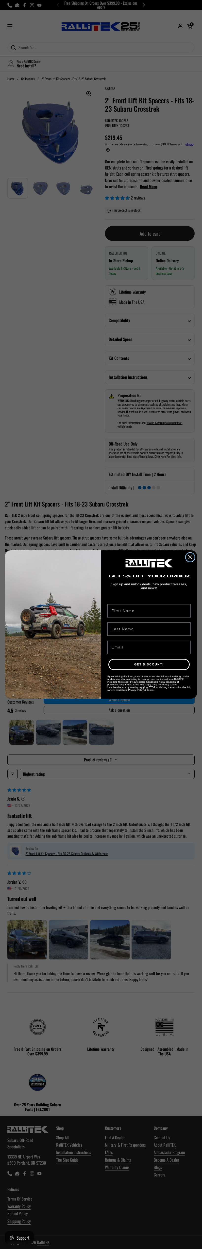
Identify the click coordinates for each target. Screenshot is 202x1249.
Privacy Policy (136, 690)
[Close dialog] (190, 557)
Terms (150, 690)
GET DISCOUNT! (149, 664)
